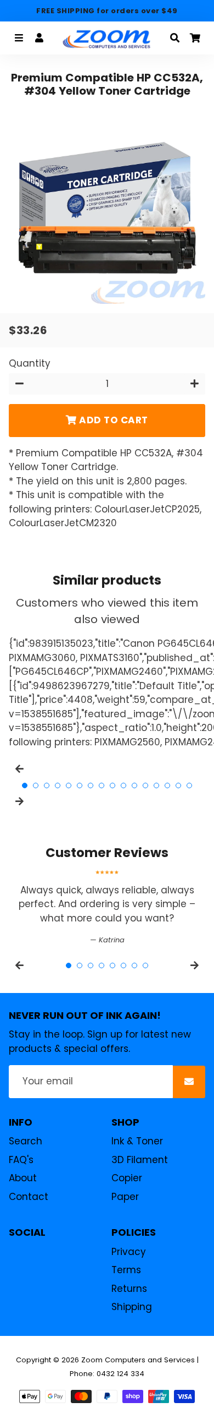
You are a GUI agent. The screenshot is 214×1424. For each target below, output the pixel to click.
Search (25, 1141)
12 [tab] (145, 785)
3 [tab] (46, 785)
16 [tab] (189, 785)
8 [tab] (101, 785)
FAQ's (21, 1159)
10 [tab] (123, 785)
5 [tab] (68, 785)
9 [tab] (112, 785)
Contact (28, 1196)
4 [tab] (57, 785)
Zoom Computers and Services (138, 1360)
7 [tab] (90, 785)
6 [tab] (79, 785)
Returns (129, 1288)
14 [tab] (167, 785)
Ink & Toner (137, 1141)
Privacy (128, 1251)
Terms (126, 1269)
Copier (126, 1178)
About (23, 1178)
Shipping (131, 1306)
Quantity (29, 363)
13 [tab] (156, 785)
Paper (125, 1196)
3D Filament (139, 1159)
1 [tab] (24, 785)
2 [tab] (35, 785)
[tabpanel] (107, 908)
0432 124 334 (120, 1373)
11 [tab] (134, 785)
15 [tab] (178, 785)
